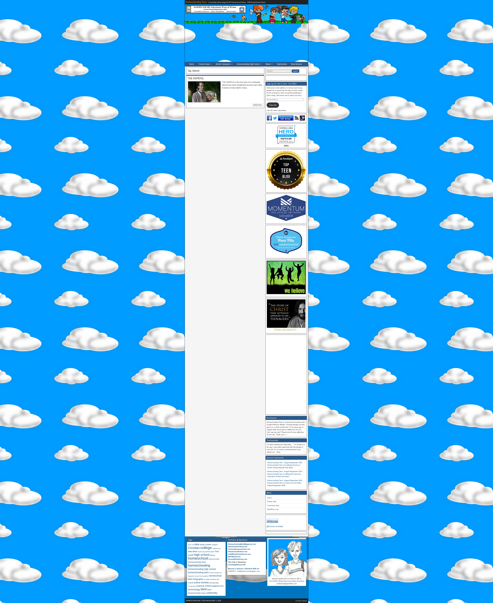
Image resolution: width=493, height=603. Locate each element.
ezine (207, 552)
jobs (207, 579)
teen (204, 589)
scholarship (214, 583)
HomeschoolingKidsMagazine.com (242, 544)
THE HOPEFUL (196, 78)
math (217, 579)
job (205, 579)
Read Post (257, 105)
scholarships (192, 586)
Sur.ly (291, 141)
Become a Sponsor (235, 569)
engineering (201, 551)
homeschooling (199, 565)
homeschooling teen (198, 572)
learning (213, 579)
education (192, 551)
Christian (194, 548)
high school (201, 554)
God (217, 551)
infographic (198, 579)
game (212, 552)
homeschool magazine (201, 576)
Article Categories (223, 64)
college (206, 548)
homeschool (198, 558)
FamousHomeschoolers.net (239, 549)
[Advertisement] (246, 43)
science (200, 586)
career (208, 544)
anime (190, 544)
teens (203, 593)
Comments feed (273, 505)
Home (191, 64)
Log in (269, 498)
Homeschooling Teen (196, 2)
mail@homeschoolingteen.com (248, 571)
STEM (208, 586)
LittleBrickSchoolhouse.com (239, 554)
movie (190, 583)
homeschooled (213, 559)
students (215, 586)
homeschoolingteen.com (286, 135)
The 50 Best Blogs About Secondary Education (286, 581)
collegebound (216, 548)
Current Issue (204, 64)
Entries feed (271, 501)
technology (194, 589)
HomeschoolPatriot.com (237, 552)
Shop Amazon (296, 64)
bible (197, 544)
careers (215, 545)
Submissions (282, 64)
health (191, 555)
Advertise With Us (252, 569)
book (202, 544)
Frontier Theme (301, 601)
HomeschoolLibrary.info (237, 547)
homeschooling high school (202, 569)
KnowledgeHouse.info (237, 565)
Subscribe (273, 105)
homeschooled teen (197, 562)
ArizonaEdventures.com (237, 559)
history (212, 555)
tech (222, 586)
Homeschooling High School (248, 64)
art (193, 545)
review (205, 582)
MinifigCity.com (234, 557)
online (197, 582)
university (212, 592)
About (268, 64)
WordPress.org (272, 509)
